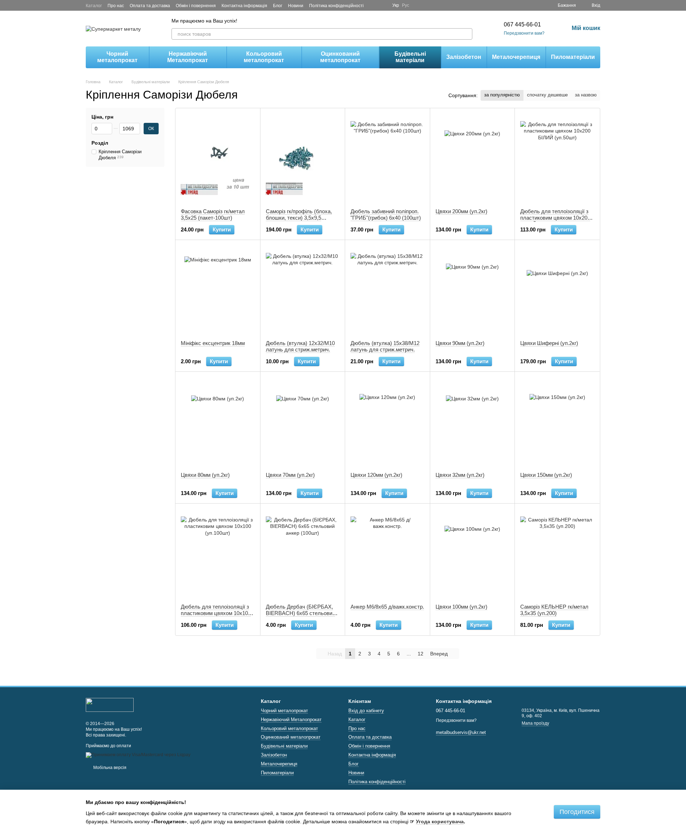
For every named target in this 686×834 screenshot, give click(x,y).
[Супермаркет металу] (110, 704)
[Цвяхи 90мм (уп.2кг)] (472, 290)
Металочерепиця (516, 57)
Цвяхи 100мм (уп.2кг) (461, 607)
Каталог (94, 5)
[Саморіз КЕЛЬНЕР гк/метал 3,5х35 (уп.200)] (557, 553)
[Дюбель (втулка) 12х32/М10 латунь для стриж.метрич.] (303, 290)
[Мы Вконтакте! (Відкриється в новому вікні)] (382, 5)
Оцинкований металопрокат (340, 57)
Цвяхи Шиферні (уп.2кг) (549, 343)
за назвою (586, 95)
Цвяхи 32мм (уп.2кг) (460, 475)
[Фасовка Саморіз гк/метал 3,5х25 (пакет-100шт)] (218, 158)
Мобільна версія (109, 767)
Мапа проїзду (535, 723)
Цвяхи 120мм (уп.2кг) (376, 475)
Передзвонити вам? (524, 33)
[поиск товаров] (466, 34)
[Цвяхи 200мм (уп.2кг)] (472, 158)
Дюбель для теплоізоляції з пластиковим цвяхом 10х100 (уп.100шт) (216, 613)
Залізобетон (463, 57)
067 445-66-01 (522, 24)
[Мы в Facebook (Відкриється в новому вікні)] (374, 5)
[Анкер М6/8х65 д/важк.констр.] (387, 553)
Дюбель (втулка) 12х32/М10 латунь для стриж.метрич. (300, 346)
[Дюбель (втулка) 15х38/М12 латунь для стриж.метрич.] (387, 290)
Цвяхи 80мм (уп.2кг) (205, 475)
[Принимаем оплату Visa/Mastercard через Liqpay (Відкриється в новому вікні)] (138, 754)
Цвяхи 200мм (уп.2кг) (461, 211)
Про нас (116, 5)
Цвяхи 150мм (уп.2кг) (546, 475)
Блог (277, 5)
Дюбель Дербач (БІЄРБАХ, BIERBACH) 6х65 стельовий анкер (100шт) (300, 613)
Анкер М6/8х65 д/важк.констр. (387, 607)
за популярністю (502, 95)
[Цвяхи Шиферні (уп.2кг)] (557, 290)
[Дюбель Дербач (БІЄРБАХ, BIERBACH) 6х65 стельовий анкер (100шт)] (303, 553)
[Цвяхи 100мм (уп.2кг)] (472, 553)
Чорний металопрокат (117, 57)
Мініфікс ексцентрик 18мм (213, 343)
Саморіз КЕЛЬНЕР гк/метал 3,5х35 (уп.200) (554, 610)
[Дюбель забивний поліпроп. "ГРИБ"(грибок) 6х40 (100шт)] (387, 158)
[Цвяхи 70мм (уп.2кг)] (303, 421)
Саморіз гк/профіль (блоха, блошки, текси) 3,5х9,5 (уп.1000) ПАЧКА (299, 217)
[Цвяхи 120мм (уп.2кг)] (387, 421)
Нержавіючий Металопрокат (187, 57)
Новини (295, 5)
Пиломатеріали (573, 57)
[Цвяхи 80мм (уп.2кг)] (218, 421)
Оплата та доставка (150, 5)
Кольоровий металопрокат (264, 57)
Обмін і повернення (196, 5)
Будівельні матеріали (410, 57)
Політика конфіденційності (336, 5)
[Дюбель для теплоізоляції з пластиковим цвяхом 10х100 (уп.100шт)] (218, 553)
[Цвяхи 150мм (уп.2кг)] (557, 421)
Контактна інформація (244, 5)
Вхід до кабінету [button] (366, 710)
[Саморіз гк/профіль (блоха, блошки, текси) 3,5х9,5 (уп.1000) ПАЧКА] (303, 158)
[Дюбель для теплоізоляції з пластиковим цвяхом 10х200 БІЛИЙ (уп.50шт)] (557, 158)
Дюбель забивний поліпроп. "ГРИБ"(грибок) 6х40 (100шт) (386, 214)
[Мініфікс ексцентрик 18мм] (218, 290)
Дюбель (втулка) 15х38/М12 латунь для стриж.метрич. (385, 346)
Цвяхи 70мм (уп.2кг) (290, 475)
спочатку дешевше (547, 95)
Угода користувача (440, 821)
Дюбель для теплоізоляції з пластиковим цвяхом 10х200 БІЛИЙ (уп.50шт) (555, 217)
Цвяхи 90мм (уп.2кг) (460, 343)
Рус (405, 5)
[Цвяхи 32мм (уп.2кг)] (472, 421)
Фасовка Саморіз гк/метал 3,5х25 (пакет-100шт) (213, 214)
